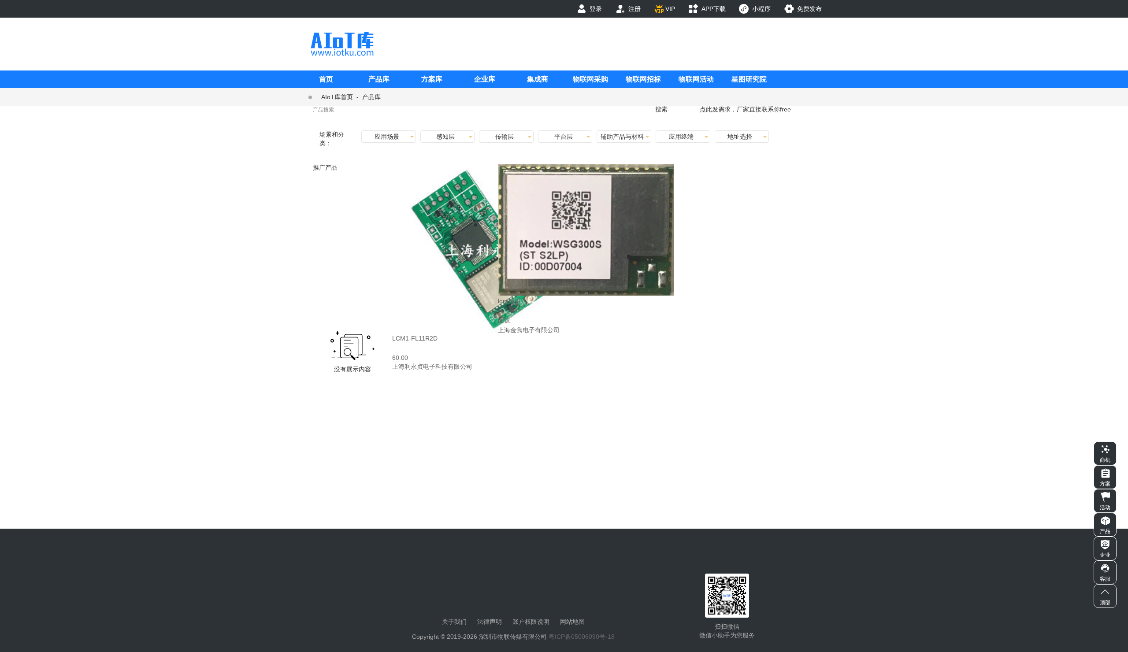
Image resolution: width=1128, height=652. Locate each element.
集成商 (537, 79)
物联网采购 (590, 79)
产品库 (379, 79)
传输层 (504, 136)
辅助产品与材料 (622, 136)
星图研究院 (749, 79)
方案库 (431, 79)
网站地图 (572, 621)
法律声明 (489, 621)
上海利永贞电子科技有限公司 (432, 366)
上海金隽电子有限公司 (529, 329)
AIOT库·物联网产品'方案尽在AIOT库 (342, 44)
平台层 (563, 136)
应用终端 (681, 136)
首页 (326, 79)
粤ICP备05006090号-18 (582, 636)
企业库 (484, 79)
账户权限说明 (530, 621)
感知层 (445, 136)
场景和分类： (331, 139)
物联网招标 (643, 79)
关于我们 (454, 621)
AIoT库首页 (337, 96)
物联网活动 (696, 79)
